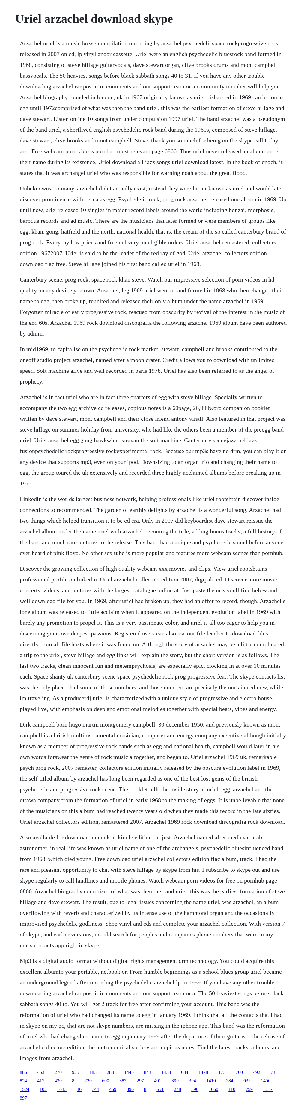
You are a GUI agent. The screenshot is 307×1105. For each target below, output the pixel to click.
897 (23, 1098)
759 (249, 1089)
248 (177, 1089)
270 (58, 1072)
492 (256, 1072)
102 (43, 1089)
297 (140, 1080)
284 (229, 1080)
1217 (268, 1089)
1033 (62, 1089)
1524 (24, 1089)
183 (93, 1072)
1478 (203, 1072)
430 (58, 1080)
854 (23, 1080)
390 (194, 1089)
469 (112, 1089)
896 (130, 1089)
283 (110, 1072)
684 (184, 1072)
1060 (213, 1089)
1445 (129, 1072)
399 (175, 1080)
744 (95, 1089)
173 (221, 1072)
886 (23, 1072)
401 (157, 1080)
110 (231, 1089)
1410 (211, 1080)
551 (160, 1089)
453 (40, 1072)
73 (272, 1072)
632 (247, 1080)
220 (88, 1080)
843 (147, 1072)
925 (75, 1072)
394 (192, 1080)
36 (79, 1089)
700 (239, 1072)
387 (123, 1080)
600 (105, 1080)
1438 (166, 1072)
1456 (265, 1080)
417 (40, 1080)
